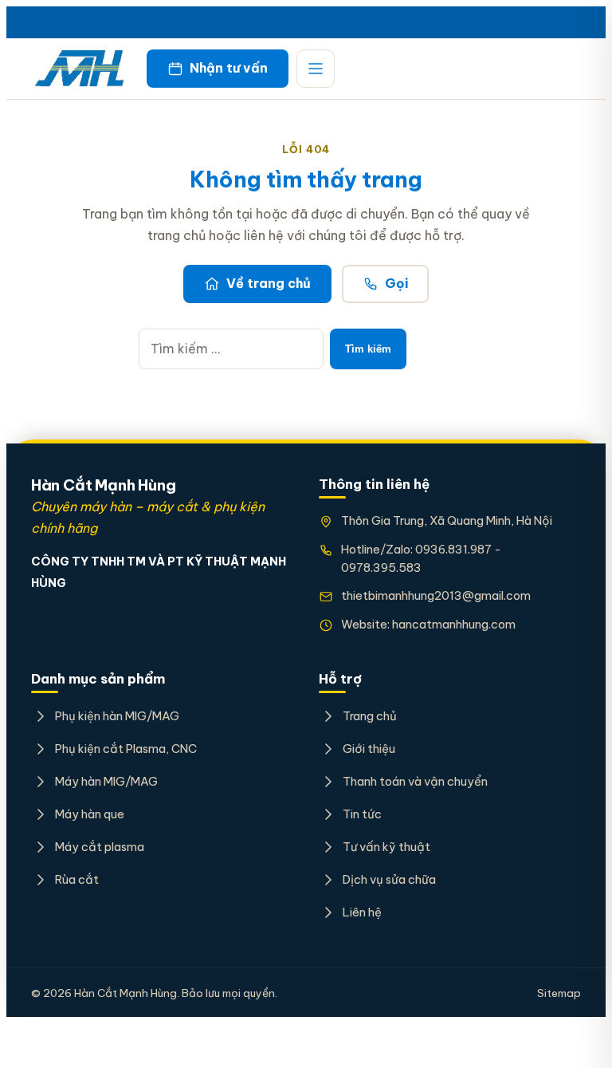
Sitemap (559, 993)
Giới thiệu (369, 748)
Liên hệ (362, 912)
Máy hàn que (89, 814)
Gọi (396, 283)
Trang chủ (370, 715)
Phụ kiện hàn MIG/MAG (117, 715)
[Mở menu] (315, 68)
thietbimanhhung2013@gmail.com (436, 595)
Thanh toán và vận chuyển (415, 781)
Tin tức (362, 814)
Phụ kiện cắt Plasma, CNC (126, 748)
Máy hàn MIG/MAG (106, 781)
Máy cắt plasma (99, 846)
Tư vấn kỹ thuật (386, 846)
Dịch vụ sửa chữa (389, 879)
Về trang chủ (268, 283)
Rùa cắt (77, 879)
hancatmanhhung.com (454, 624)
